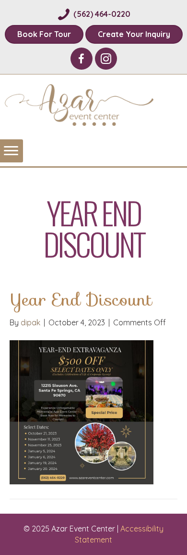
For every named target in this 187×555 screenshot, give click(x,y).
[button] (81, 59)
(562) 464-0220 (101, 14)
